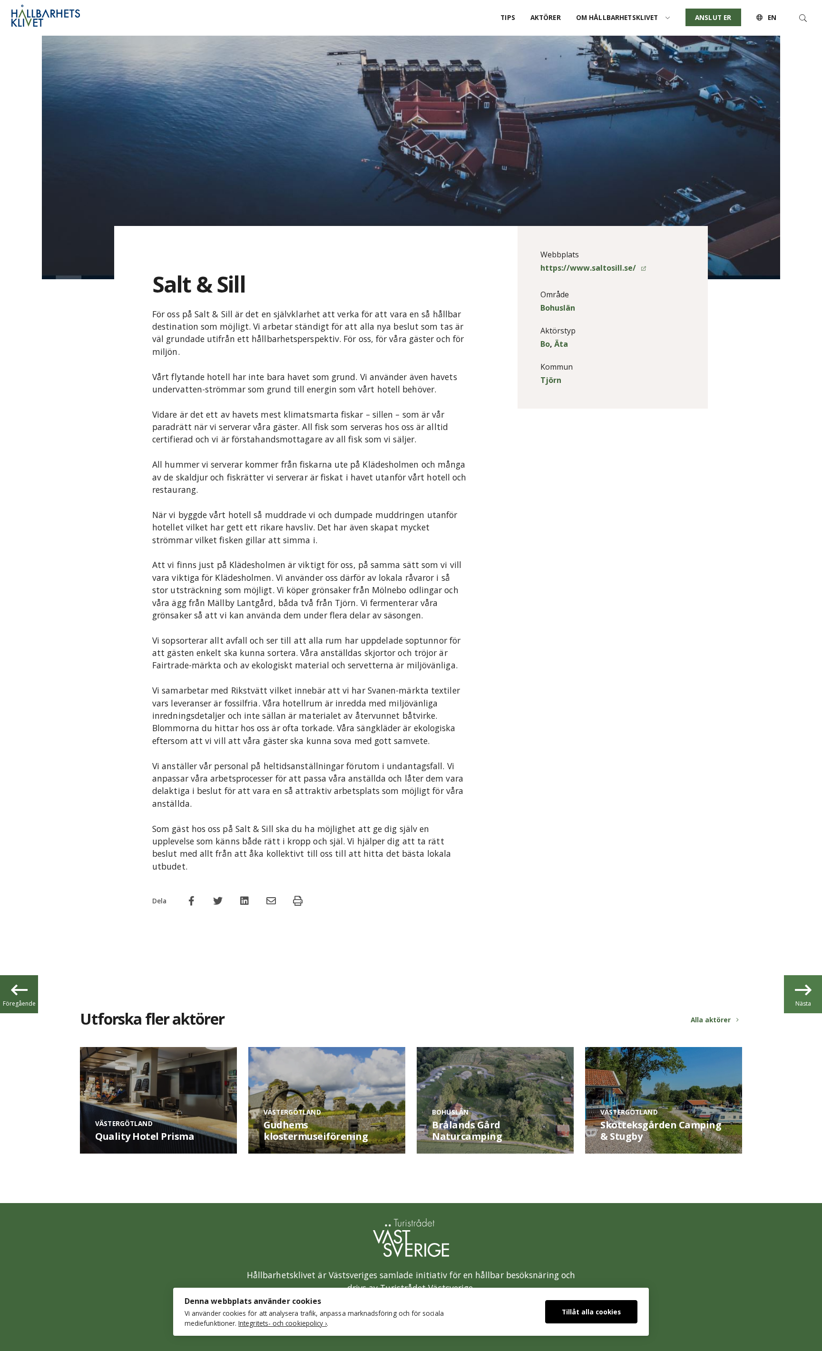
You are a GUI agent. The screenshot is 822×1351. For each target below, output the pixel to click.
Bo (545, 344)
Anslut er (713, 17)
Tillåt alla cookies (591, 1311)
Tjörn (550, 380)
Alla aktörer (711, 1019)
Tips (507, 17)
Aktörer (545, 17)
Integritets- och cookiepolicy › (282, 1323)
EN (771, 17)
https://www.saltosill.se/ (589, 268)
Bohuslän (557, 308)
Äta (561, 344)
